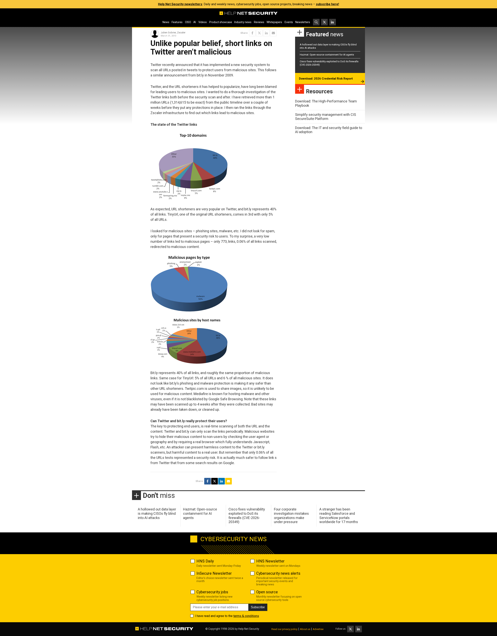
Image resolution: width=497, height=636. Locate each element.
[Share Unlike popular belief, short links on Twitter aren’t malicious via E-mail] (273, 33)
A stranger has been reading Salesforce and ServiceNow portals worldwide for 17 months (338, 515)
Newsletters (302, 22)
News (165, 22)
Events (289, 22)
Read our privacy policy (284, 629)
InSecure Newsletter (214, 573)
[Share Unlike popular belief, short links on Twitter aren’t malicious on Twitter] (259, 33)
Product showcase (220, 22)
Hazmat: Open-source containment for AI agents (327, 54)
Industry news (242, 22)
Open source (267, 592)
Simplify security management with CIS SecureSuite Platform (325, 117)
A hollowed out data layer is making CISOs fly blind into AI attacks (157, 513)
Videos (202, 22)
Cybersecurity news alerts (278, 573)
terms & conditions (246, 616)
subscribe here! (327, 4)
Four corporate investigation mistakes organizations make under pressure (291, 515)
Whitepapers (274, 22)
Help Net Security (248, 628)
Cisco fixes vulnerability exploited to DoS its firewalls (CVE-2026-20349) (247, 515)
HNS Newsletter (270, 561)
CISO (188, 22)
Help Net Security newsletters (180, 4)
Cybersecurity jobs (212, 592)
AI (194, 22)
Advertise (318, 629)
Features (177, 22)
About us (305, 629)
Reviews (259, 22)
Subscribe (258, 607)
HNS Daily (205, 561)
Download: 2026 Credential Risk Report (326, 78)
